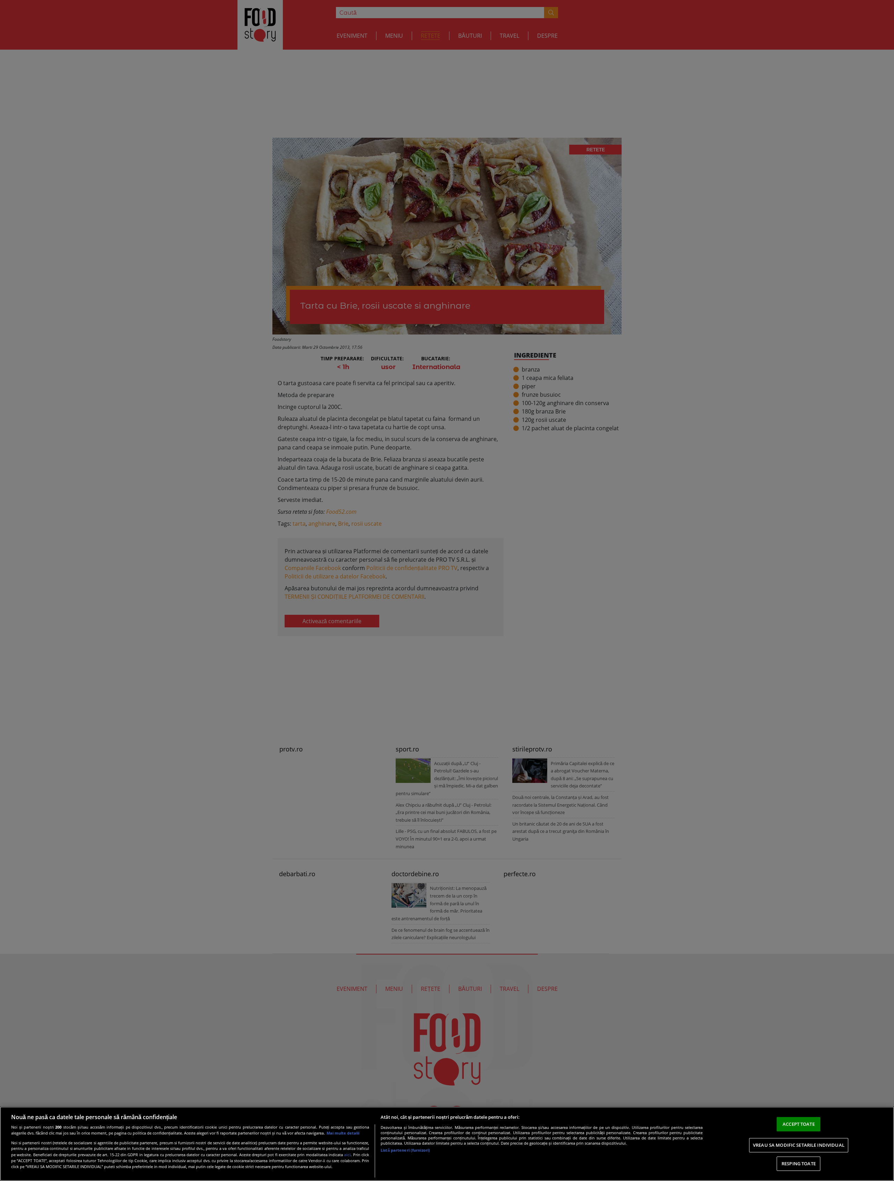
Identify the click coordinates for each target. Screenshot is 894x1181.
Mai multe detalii (343, 1133)
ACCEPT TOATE (799, 1124)
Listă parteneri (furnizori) (405, 1150)
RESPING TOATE (799, 1163)
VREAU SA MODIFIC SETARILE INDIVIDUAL (798, 1145)
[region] (447, 1144)
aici (347, 1155)
